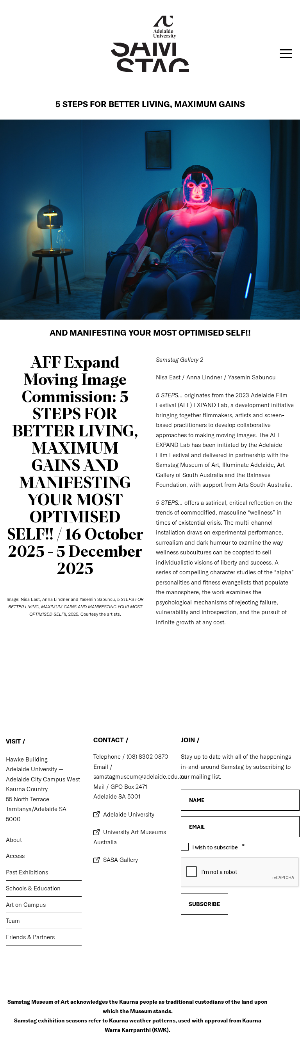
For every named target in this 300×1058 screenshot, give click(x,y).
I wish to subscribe (215, 847)
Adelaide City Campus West (43, 779)
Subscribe (204, 904)
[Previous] (10, 682)
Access (15, 856)
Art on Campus (26, 904)
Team (13, 920)
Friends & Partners (30, 937)
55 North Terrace (27, 799)
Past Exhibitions (27, 872)
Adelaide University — (34, 769)
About (14, 840)
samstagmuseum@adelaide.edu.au (139, 776)
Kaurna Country (27, 789)
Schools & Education (33, 888)
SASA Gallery (120, 859)
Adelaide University (128, 814)
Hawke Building (27, 759)
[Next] (289, 682)
